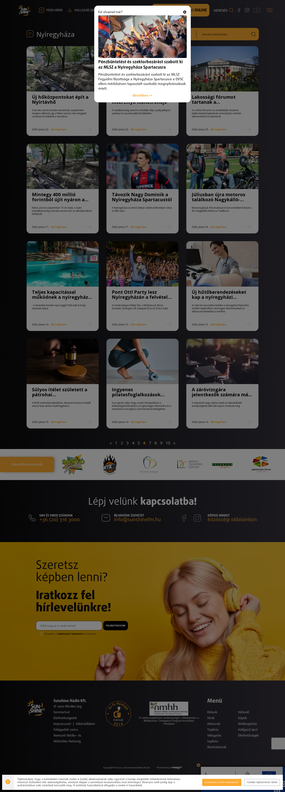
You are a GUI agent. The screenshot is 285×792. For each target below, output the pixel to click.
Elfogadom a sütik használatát (222, 782)
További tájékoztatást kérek (262, 782)
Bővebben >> (142, 95)
